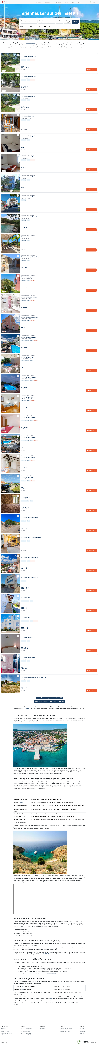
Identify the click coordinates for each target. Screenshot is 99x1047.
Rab (23, 986)
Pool (51, 998)
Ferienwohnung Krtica (27, 477)
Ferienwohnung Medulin (26, 1028)
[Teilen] (18, 55)
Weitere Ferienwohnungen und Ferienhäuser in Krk (49, 698)
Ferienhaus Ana (25, 597)
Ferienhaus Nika (26, 617)
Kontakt (79, 2)
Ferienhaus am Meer (65, 1031)
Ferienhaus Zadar (5, 1031)
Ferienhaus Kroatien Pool (66, 1028)
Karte (66, 2)
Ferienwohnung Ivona (27, 357)
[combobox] (29, 21)
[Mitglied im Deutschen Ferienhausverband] (93, 2)
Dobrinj (47, 954)
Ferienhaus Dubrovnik (6, 1033)
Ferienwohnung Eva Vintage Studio (31, 537)
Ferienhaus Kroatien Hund (66, 1030)
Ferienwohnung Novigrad (27, 1035)
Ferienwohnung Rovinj (26, 1031)
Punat (35, 948)
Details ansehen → (91, 69)
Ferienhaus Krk (4, 1028)
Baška (21, 802)
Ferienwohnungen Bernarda (29, 197)
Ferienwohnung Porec (26, 1030)
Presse (72, 2)
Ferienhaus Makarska (6, 1035)
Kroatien (27, 708)
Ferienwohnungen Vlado (28, 56)
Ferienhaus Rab (4, 1030)
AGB (81, 1030)
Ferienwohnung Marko (28, 657)
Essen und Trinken (44, 1030)
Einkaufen (42, 1028)
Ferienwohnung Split (26, 1033)
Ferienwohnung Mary (27, 117)
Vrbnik (24, 814)
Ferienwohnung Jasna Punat (29, 297)
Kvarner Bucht (30, 43)
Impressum (83, 1031)
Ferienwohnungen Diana (28, 337)
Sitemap (82, 1033)
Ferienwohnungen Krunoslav (29, 317)
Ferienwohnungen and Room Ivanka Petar (33, 677)
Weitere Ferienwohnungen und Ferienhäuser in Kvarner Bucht (49, 701)
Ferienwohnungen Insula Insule (30, 217)
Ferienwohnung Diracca (28, 397)
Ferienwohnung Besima (28, 277)
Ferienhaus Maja (26, 237)
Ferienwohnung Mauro (28, 457)
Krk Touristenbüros (51, 973)
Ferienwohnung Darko (28, 637)
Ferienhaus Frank (26, 497)
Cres (23, 989)
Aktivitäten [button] (48, 2)
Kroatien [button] (38, 2)
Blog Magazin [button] (58, 2)
